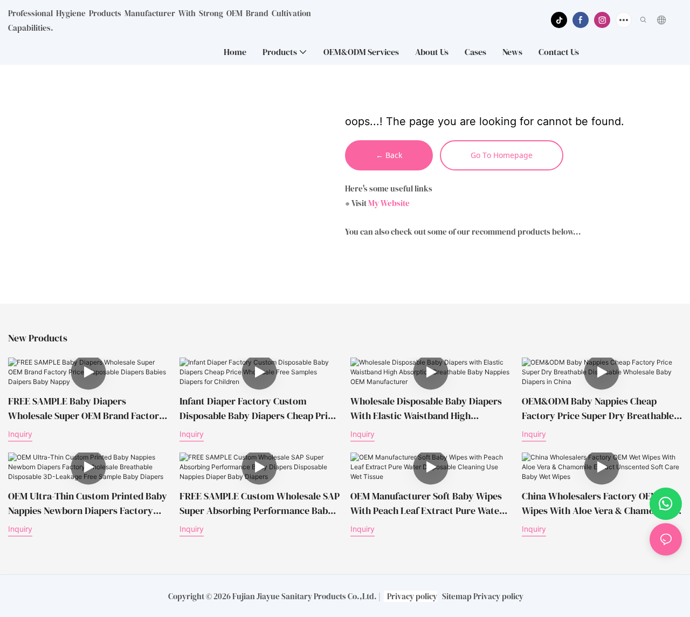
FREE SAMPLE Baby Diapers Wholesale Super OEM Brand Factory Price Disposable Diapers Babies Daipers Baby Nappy (86, 408)
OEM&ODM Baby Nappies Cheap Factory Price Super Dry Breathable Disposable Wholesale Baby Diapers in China (598, 408)
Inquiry (20, 433)
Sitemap (457, 596)
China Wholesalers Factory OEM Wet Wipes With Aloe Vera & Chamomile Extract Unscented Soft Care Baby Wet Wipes (599, 503)
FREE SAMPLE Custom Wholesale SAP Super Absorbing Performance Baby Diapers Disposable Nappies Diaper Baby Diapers (260, 503)
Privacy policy (412, 596)
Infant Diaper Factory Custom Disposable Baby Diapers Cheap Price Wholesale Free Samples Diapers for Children (258, 408)
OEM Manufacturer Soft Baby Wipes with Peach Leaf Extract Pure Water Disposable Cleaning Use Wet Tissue (426, 503)
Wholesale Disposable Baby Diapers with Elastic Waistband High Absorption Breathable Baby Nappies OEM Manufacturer (428, 408)
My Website (389, 203)
